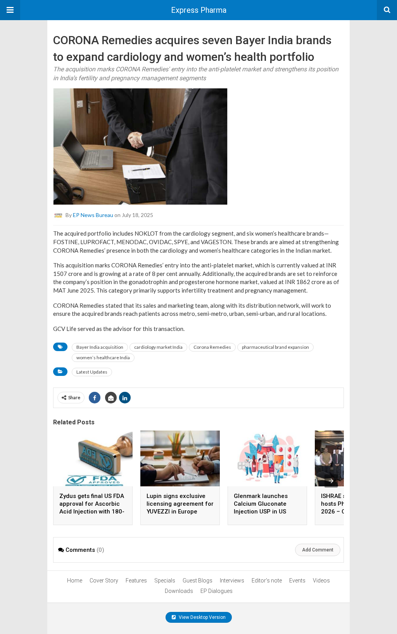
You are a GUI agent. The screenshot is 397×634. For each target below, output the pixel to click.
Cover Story (104, 580)
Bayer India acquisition (99, 347)
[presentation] (331, 481)
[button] (10, 10)
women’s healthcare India (103, 357)
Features (136, 580)
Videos (321, 580)
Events (297, 580)
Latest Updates (91, 372)
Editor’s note (267, 580)
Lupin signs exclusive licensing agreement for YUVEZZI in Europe (180, 504)
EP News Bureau (93, 215)
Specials (164, 580)
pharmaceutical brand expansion (275, 347)
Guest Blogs (197, 580)
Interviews (232, 580)
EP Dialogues (216, 591)
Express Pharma (198, 10)
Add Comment (317, 550)
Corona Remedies (212, 347)
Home (74, 580)
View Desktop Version (202, 617)
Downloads (179, 591)
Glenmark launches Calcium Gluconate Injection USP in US (261, 504)
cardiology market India (158, 347)
